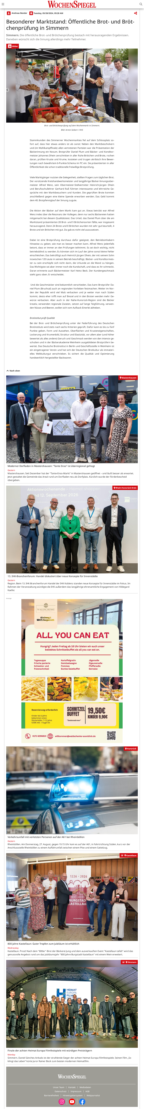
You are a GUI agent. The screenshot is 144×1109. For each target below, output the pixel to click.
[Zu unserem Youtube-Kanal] (72, 1101)
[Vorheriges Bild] (7, 90)
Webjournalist (93, 1095)
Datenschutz (61, 1091)
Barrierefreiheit (51, 1095)
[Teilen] (135, 13)
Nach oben (14, 370)
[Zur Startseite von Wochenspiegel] (72, 4)
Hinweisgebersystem (73, 1095)
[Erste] (136, 90)
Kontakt (72, 1087)
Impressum (76, 1091)
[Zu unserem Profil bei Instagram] (62, 1101)
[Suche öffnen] (141, 4)
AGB (87, 1091)
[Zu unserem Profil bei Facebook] (82, 1101)
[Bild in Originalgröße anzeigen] (72, 86)
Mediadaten (85, 1087)
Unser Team (58, 1087)
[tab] (12, 46)
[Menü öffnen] (3, 4)
